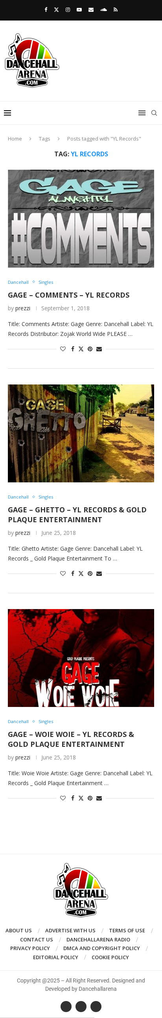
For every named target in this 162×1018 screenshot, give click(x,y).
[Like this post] (63, 348)
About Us (19, 930)
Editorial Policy (55, 957)
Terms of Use (127, 930)
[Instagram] (68, 9)
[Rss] (116, 9)
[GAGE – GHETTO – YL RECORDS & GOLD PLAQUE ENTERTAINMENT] (81, 433)
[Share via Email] (99, 348)
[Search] (154, 112)
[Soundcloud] (103, 9)
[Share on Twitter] (81, 348)
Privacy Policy (30, 948)
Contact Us (36, 939)
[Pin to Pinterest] (90, 348)
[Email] (91, 9)
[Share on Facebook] (72, 348)
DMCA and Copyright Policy (101, 948)
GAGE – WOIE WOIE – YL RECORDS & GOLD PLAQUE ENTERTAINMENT (71, 738)
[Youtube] (79, 9)
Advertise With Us (70, 930)
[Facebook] (45, 9)
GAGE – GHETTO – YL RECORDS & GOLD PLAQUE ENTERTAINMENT (77, 514)
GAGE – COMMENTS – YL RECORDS (68, 295)
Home (15, 138)
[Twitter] (56, 9)
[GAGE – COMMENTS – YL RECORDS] (81, 219)
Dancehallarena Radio (98, 939)
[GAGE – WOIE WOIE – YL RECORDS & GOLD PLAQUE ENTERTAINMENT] (81, 658)
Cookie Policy (110, 957)
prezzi (22, 308)
